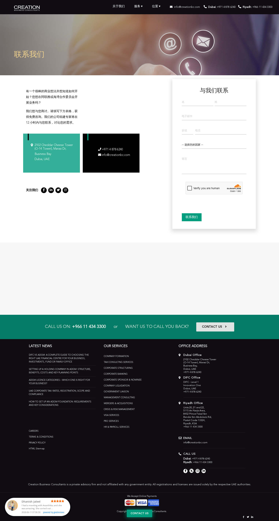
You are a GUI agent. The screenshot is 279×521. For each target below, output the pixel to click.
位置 (155, 6)
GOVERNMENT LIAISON (116, 392)
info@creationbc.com (187, 7)
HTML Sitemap (37, 449)
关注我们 (32, 190)
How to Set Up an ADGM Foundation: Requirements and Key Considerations (60, 403)
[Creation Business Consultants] (27, 7)
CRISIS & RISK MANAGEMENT (119, 409)
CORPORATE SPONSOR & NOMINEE (123, 380)
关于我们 (119, 6)
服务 (137, 6)
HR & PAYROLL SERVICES (116, 427)
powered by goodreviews (53, 512)
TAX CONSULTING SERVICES (118, 362)
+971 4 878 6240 (226, 7)
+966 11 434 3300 (89, 327)
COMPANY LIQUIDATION (117, 386)
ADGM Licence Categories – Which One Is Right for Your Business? (59, 382)
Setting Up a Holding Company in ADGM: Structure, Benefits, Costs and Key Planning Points (60, 371)
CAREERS (34, 431)
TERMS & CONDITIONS (41, 437)
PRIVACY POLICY (37, 443)
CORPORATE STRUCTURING (118, 368)
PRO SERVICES (111, 421)
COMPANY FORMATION (116, 356)
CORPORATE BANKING (116, 374)
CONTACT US (212, 326)
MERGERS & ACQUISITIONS (118, 403)
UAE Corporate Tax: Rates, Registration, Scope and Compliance (59, 393)
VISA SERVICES (111, 415)
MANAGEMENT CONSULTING (119, 397)
